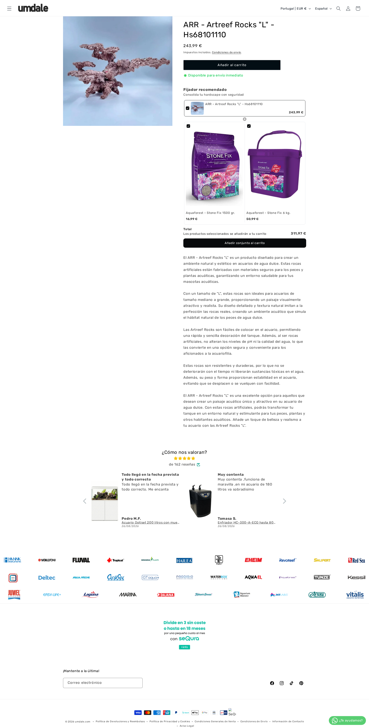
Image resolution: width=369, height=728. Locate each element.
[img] (185, 458)
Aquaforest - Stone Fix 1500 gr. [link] (210, 213)
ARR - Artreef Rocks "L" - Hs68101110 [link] (234, 104)
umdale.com (82, 721)
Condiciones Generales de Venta (215, 721)
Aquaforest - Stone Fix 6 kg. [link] (268, 213)
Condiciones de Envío (254, 721)
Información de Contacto (288, 721)
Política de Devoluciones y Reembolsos (120, 721)
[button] (9, 8)
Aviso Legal (187, 725)
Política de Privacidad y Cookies (170, 721)
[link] (197, 108)
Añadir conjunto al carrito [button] (245, 243)
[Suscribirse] (137, 683)
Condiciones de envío (226, 52)
